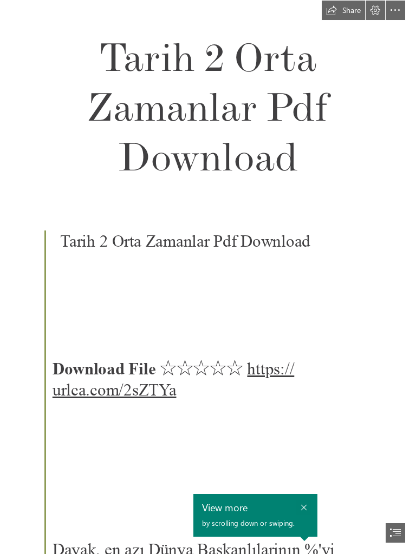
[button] (343, 10)
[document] (208, 277)
